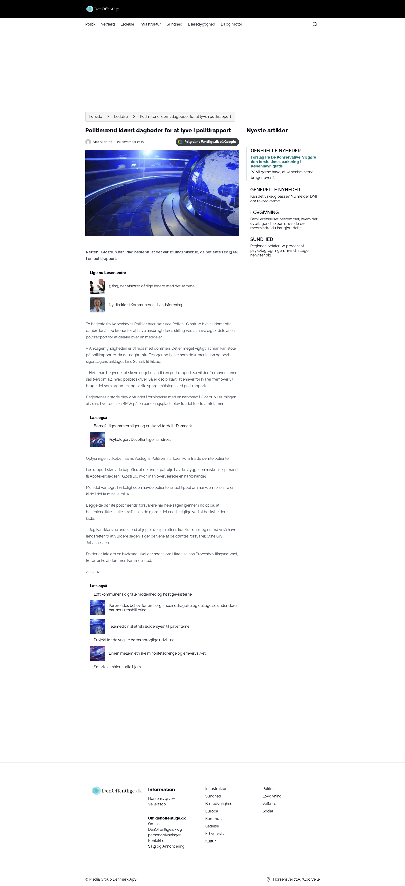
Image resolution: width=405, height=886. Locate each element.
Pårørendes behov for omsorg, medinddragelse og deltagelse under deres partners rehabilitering (173, 607)
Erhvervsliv (215, 833)
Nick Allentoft (102, 142)
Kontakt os (157, 840)
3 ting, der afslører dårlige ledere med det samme (152, 286)
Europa (211, 811)
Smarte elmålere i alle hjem (117, 667)
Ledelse (127, 24)
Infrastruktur (150, 24)
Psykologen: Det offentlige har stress (140, 439)
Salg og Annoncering (166, 846)
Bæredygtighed (201, 24)
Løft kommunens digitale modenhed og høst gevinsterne (143, 594)
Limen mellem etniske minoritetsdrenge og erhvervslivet (157, 653)
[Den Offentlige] (202, 9)
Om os (154, 824)
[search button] (315, 24)
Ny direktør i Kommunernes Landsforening (145, 305)
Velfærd (108, 24)
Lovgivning (271, 796)
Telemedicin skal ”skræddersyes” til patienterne (149, 626)
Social (267, 811)
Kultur (210, 841)
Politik (90, 24)
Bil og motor (231, 24)
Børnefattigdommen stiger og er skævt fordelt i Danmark (143, 426)
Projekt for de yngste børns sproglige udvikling (134, 640)
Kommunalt (215, 818)
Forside (95, 116)
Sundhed (174, 24)
